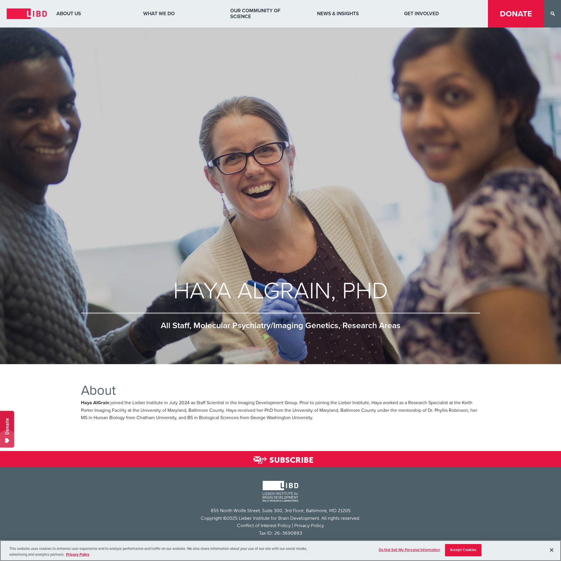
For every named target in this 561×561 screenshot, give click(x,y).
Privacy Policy (309, 525)
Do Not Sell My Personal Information (409, 550)
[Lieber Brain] (280, 492)
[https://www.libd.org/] (27, 13)
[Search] (552, 13)
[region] (280, 550)
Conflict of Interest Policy (264, 525)
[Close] (551, 549)
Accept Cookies (463, 550)
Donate (516, 14)
